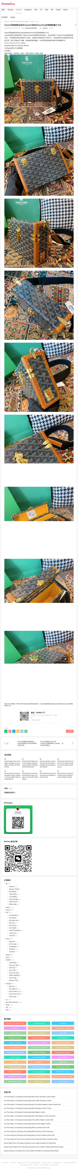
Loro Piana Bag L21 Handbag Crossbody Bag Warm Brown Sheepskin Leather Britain (29, 1097)
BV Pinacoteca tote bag (39, 1038)
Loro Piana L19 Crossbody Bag (39, 1028)
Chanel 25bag (15, 1033)
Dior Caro (12, 923)
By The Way (12, 944)
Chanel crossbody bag (15, 1081)
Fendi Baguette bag (39, 1023)
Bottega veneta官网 (15, 1067)
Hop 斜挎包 (12, 891)
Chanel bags (39, 1081)
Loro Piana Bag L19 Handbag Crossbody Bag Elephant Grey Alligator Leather (27, 1124)
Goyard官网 (62, 1033)
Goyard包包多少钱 (62, 1038)
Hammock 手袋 (13, 973)
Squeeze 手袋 (13, 980)
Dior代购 (15, 1062)
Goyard (19, 9)
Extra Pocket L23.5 (15, 994)
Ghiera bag (12, 996)
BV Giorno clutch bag (15, 1072)
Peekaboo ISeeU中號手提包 (39, 1043)
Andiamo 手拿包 (14, 889)
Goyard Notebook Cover (39, 1067)
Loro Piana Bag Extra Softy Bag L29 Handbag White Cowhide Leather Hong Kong (28, 1131)
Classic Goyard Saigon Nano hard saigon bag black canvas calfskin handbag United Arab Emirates (30, 764)
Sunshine (12, 952)
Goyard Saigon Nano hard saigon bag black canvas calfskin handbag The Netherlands (12, 764)
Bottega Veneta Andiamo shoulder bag (62, 1052)
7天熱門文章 (13, 1162)
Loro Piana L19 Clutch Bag (39, 1048)
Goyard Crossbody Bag (63, 1043)
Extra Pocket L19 (14, 991)
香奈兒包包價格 (54, 1165)
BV (52, 9)
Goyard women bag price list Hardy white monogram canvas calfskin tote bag (65, 775)
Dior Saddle (12, 928)
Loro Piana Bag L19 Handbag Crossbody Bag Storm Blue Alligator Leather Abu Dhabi (29, 1116)
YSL (35, 9)
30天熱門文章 (4, 1162)
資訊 (7, 1010)
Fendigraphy (13, 946)
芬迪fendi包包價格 (44, 1165)
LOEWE (4, 17)
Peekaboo (12, 949)
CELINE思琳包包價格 (34, 1162)
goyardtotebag (62, 1081)
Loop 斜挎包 (13, 896)
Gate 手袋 (12, 968)
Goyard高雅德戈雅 (56, 1162)
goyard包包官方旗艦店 (39, 1057)
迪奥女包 (39, 1062)
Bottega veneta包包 (15, 1038)
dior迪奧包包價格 (46, 1162)
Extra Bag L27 (13, 989)
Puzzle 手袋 (12, 978)
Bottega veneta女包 (15, 1043)
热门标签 (35, 1165)
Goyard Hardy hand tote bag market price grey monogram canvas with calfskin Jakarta (30, 776)
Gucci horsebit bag (39, 1072)
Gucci (65, 9)
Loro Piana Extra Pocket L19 (15, 1052)
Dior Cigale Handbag (39, 1052)
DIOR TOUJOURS (14, 930)
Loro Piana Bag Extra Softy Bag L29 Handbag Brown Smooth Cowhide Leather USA (29, 1135)
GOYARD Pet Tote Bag (63, 1072)
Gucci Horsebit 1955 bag (62, 1028)
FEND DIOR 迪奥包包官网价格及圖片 (27, 704)
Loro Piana (63, 1023)
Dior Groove (12, 925)
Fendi (58, 9)
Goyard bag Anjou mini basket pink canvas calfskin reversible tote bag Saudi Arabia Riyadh (48, 764)
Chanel (10, 9)
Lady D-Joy (12, 933)
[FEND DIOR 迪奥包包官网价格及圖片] (8, 4)
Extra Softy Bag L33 (39, 1077)
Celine (12, 17)
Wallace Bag (13, 904)
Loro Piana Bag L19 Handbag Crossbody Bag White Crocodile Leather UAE (26, 1127)
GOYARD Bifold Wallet (15, 1077)
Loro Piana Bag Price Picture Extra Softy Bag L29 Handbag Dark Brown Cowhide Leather (31, 1139)
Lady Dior (12, 935)
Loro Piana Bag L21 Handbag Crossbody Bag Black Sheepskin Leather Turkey (27, 1108)
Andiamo (11, 886)
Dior (46, 9)
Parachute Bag (13, 899)
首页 (3, 9)
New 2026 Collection (12, 1002)
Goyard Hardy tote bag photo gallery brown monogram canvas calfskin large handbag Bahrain (12, 776)
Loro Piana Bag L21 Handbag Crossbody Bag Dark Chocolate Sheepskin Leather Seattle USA (32, 1104)
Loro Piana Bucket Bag (63, 1067)
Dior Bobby (12, 918)
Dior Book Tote (13, 920)
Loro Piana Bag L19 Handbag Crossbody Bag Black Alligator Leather (24, 1112)
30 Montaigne (13, 915)
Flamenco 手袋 (13, 965)
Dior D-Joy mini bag (63, 1048)
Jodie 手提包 (13, 894)
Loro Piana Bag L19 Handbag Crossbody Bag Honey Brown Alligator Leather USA (28, 1120)
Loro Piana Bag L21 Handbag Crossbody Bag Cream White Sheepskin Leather (27, 1100)
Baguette (12, 941)
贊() (69, 731)
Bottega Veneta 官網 (23, 1162)
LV (41, 9)
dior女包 (15, 1028)
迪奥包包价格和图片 (31, 28)
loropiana (27, 9)
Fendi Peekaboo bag (39, 1033)
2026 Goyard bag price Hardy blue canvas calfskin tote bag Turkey (48, 775)
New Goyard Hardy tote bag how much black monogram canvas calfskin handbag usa (65, 764)
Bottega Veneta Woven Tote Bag (63, 1077)
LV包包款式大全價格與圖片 (70, 1162)
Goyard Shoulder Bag (15, 1048)
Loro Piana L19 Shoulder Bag (15, 1023)
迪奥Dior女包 (63, 1062)
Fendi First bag (15, 1057)
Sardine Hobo (13, 902)
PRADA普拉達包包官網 (26, 1165)
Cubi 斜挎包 (12, 963)
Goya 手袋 (12, 970)
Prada (7, 1005)
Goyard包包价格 (63, 1057)
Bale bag (11, 986)
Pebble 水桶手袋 (14, 975)
